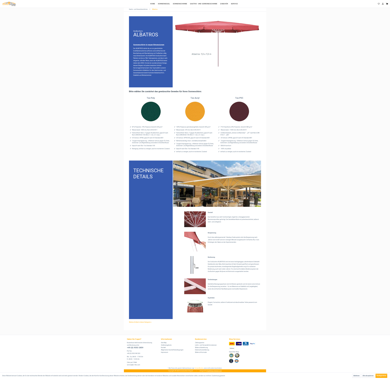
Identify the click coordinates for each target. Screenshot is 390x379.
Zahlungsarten (199, 343)
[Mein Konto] (383, 4)
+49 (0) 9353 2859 (135, 347)
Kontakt (163, 347)
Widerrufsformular (201, 352)
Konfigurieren (381, 376)
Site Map (164, 343)
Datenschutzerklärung (202, 350)
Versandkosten (199, 368)
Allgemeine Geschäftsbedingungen (172, 350)
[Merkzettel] (379, 4)
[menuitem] (153, 4)
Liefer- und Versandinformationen (206, 345)
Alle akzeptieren (368, 376)
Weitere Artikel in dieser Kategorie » (140, 322)
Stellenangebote (166, 345)
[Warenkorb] (387, 4)
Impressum (164, 352)
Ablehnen (356, 376)
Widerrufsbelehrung (201, 347)
